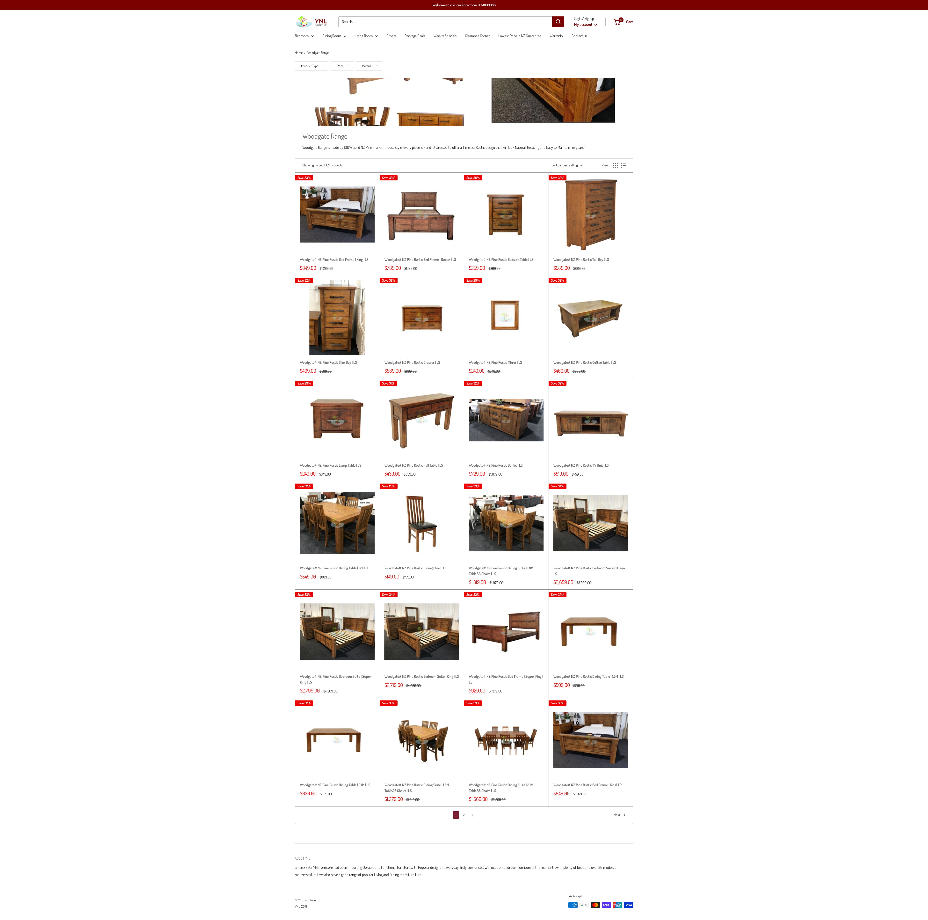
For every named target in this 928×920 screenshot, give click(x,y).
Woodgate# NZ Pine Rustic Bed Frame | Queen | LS (420, 259)
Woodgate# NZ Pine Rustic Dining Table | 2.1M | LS (335, 785)
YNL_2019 (301, 906)
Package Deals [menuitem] (415, 35)
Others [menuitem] (391, 35)
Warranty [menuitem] (556, 35)
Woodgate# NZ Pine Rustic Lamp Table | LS (330, 465)
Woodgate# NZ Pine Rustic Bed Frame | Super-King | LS (506, 679)
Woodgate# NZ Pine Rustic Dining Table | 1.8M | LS (335, 568)
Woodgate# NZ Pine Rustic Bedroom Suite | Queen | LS (589, 571)
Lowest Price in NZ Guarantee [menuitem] (519, 35)
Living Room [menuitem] (364, 35)
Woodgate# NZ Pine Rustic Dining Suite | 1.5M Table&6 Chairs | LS (416, 788)
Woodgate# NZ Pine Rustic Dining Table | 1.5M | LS (588, 676)
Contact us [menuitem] (579, 35)
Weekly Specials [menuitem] (445, 35)
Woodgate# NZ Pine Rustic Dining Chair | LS (415, 568)
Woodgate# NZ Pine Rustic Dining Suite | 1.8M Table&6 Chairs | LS (501, 571)
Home (299, 52)
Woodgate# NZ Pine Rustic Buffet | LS (496, 465)
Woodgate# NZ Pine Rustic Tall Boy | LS (581, 259)
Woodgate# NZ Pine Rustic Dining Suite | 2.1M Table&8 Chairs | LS (501, 788)
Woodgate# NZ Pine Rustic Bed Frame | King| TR (587, 785)
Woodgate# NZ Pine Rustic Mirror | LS (495, 362)
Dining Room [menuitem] (331, 35)
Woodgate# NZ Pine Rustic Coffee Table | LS (584, 362)
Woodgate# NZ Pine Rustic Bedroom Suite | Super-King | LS (336, 679)
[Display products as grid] (615, 165)
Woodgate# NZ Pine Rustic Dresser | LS (412, 362)
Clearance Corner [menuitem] (477, 35)
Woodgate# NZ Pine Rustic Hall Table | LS (413, 465)
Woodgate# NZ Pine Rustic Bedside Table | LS (501, 259)
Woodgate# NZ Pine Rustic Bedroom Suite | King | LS (421, 676)
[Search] (558, 21)
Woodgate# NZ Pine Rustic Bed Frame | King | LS (334, 259)
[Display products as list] (623, 165)
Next (617, 815)
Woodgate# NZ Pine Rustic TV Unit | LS (581, 465)
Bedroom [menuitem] (302, 35)
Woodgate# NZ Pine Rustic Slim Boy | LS (328, 362)
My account (583, 24)
